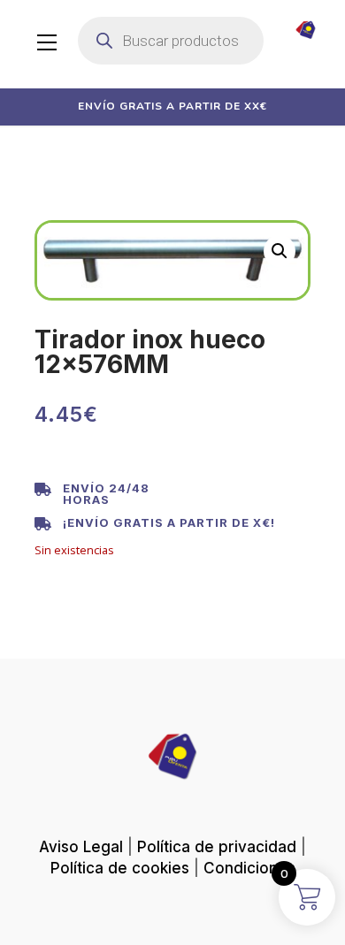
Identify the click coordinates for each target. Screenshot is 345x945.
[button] (279, 251)
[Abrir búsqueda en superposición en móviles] (170, 40)
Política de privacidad (216, 847)
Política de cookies (119, 868)
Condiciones (249, 868)
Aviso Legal (81, 847)
